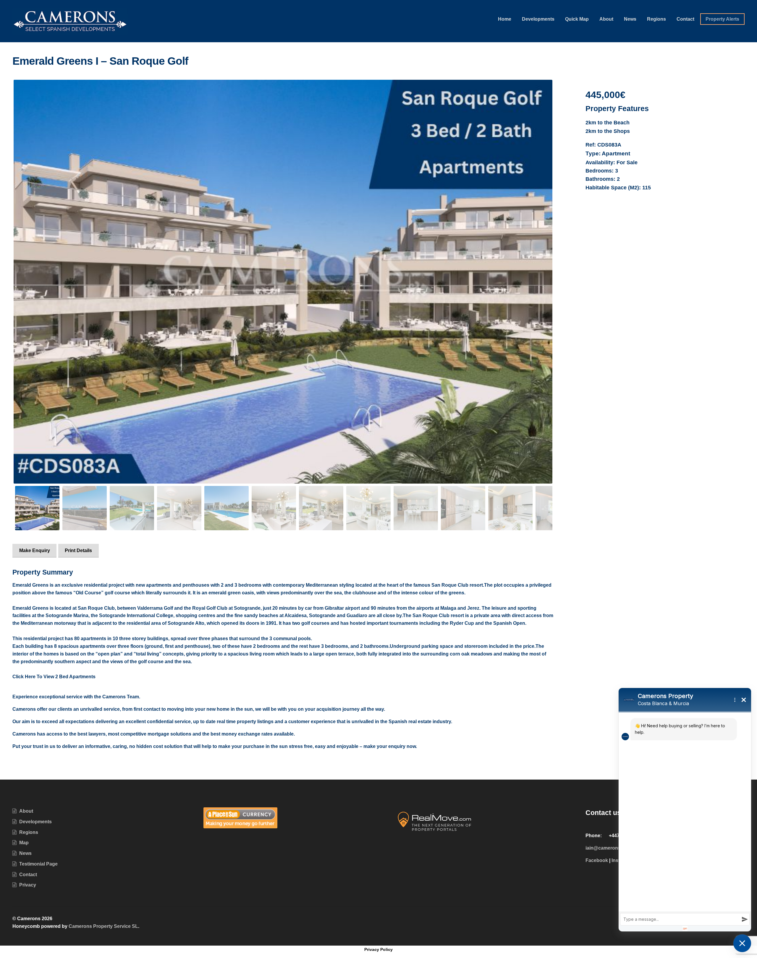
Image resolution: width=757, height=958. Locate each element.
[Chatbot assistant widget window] (685, 809)
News (630, 19)
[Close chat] (742, 943)
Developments (538, 19)
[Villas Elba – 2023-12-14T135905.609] (283, 282)
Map (24, 842)
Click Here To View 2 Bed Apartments (54, 676)
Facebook (596, 860)
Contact (685, 19)
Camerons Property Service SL (103, 926)
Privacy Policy (378, 949)
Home (504, 19)
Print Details (78, 550)
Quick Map (577, 19)
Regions (656, 19)
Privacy (27, 884)
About (606, 19)
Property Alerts (722, 19)
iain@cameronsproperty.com (618, 847)
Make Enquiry (34, 550)
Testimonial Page (38, 863)
